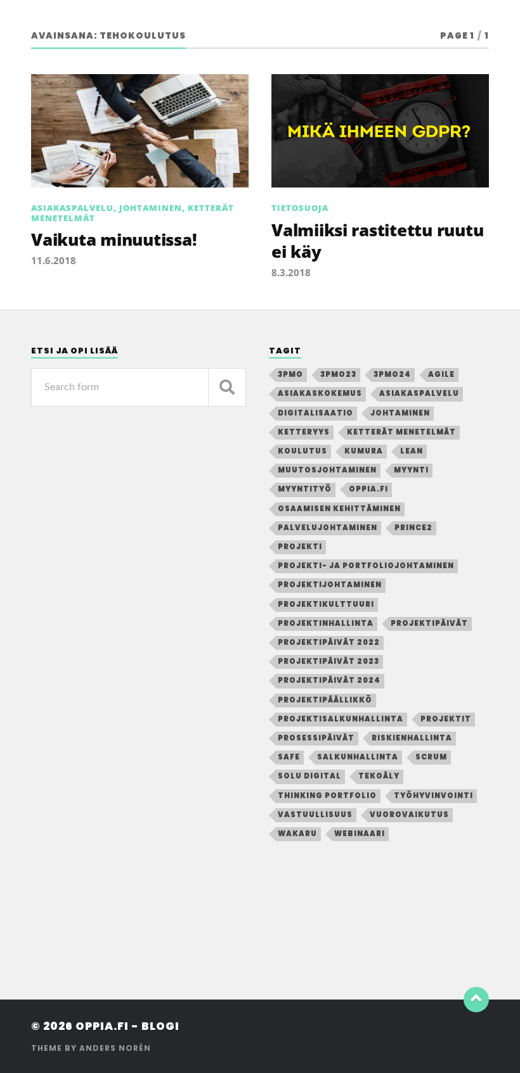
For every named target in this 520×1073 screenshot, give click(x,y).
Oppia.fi (368, 489)
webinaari (359, 834)
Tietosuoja (299, 207)
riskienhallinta (412, 738)
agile (441, 374)
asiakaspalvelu (419, 393)
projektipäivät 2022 (329, 642)
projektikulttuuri (326, 604)
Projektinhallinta (326, 623)
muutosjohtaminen (327, 470)
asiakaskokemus (320, 393)
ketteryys (304, 432)
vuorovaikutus (409, 815)
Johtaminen (150, 207)
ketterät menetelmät (401, 432)
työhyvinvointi (433, 795)
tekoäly (379, 776)
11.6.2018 (53, 260)
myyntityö (305, 489)
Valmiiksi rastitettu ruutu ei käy (377, 240)
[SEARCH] (227, 387)
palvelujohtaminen (327, 528)
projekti (300, 547)
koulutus (302, 451)
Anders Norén (115, 1048)
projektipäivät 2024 (329, 680)
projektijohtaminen (330, 585)
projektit (445, 719)
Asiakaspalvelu (72, 207)
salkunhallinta (357, 757)
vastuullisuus (315, 815)
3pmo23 (338, 374)
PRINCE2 (413, 528)
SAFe (289, 757)
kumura (363, 451)
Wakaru (297, 834)
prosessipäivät (316, 738)
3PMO (290, 374)
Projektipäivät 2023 (328, 661)
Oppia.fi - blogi (127, 1026)
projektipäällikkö (325, 700)
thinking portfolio (327, 795)
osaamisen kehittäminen (339, 509)
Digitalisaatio (315, 413)
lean (411, 451)
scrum (431, 757)
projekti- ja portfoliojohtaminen (366, 566)
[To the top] (476, 999)
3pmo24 (392, 374)
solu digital (309, 776)
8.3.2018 (291, 272)
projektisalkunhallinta (340, 719)
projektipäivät (429, 623)
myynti (411, 470)
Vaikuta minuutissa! (114, 239)
